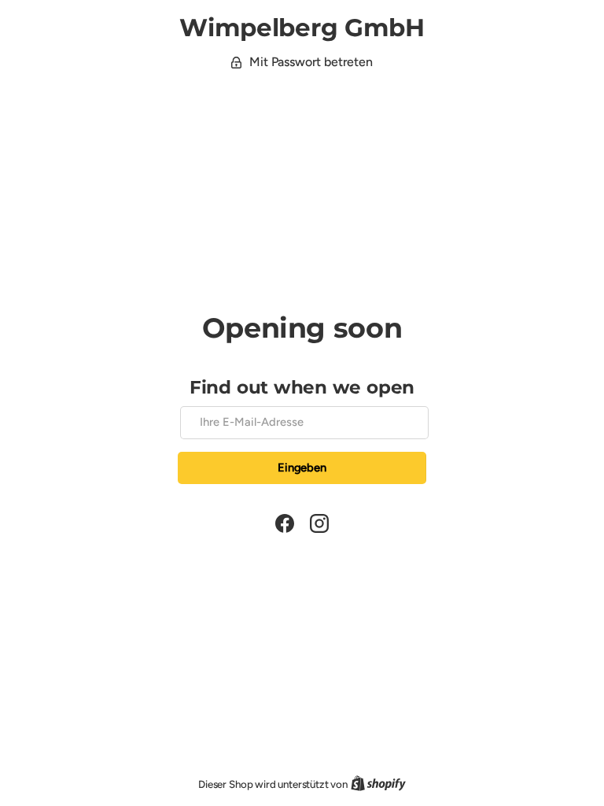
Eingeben (302, 467)
